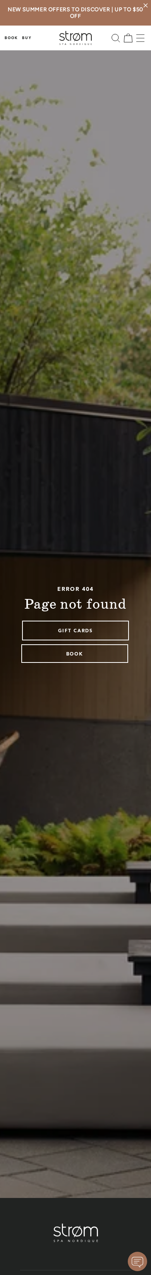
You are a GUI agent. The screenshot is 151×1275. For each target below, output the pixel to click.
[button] (116, 38)
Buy (27, 38)
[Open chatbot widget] (137, 1261)
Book (11, 38)
